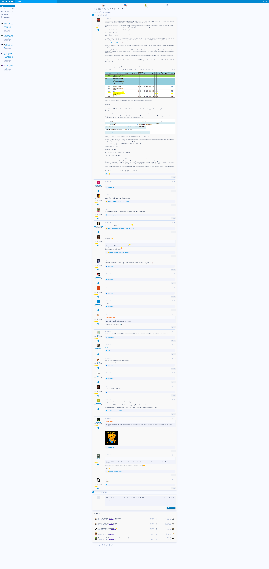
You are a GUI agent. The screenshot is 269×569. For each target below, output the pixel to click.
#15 (174, 372)
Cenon (98, 335)
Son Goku (98, 403)
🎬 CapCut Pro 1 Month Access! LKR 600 (8, 46)
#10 (174, 300)
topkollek (98, 422)
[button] (3, 1)
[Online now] (98, 420)
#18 (174, 418)
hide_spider (98, 291)
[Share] (173, 19)
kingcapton (98, 304)
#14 (174, 358)
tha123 (98, 376)
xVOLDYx (98, 458)
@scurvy (107, 347)
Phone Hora (98, 198)
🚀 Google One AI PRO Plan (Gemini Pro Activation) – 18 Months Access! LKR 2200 (8, 56)
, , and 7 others (121, 228)
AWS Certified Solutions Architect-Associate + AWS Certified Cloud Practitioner (8, 26)
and (112, 187)
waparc (95, 11)
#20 (174, 479)
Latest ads (3, 21)
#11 (174, 314)
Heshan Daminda (98, 226)
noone (98, 362)
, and (119, 252)
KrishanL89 (98, 348)
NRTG (98, 240)
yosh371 (100, 534)
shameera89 (101, 529)
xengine (98, 264)
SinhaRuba (98, 277)
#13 (174, 344)
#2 (174, 181)
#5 (174, 222)
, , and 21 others (118, 201)
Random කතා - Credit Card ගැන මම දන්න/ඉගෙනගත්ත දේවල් (113, 538)
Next (104, 15)
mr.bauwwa (98, 185)
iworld (98, 318)
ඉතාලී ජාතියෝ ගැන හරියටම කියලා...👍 (107, 528)
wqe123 (100, 519)
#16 (174, 386)
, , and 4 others (118, 215)
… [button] (98, 15)
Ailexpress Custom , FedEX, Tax (106, 533)
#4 (174, 209)
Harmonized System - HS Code (112, 42)
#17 (174, 399)
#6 (174, 236)
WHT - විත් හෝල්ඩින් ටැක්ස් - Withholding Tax (109, 518)
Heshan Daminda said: (111, 242)
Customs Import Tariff (110, 64)
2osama (169, 529)
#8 (174, 273)
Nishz (98, 483)
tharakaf (100, 539)
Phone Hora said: (110, 317)
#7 (174, 260)
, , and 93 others (122, 174)
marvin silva (168, 524)
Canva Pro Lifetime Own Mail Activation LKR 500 (8, 67)
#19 (174, 455)
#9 (174, 287)
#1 (174, 19)
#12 (174, 331)
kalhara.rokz (98, 390)
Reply (174, 177)
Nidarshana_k (98, 213)
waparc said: (109, 421)
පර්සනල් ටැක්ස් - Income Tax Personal (107, 523)
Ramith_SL (168, 534)
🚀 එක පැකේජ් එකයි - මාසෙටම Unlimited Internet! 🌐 (8, 36)
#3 (174, 195)
